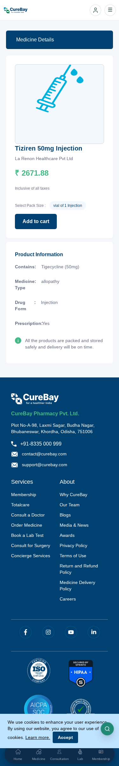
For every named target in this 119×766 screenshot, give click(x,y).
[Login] (95, 10)
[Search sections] (107, 728)
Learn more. (37, 737)
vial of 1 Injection (67, 205)
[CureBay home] (19, 10)
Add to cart (36, 221)
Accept (65, 737)
